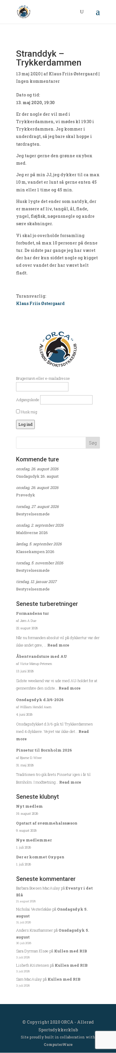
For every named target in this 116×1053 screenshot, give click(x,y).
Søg (93, 443)
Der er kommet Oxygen (40, 857)
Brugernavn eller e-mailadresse (43, 378)
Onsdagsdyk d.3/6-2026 (40, 699)
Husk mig (28, 411)
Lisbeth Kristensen (32, 965)
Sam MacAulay (29, 979)
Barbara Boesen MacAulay (38, 888)
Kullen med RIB (70, 951)
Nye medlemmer (34, 840)
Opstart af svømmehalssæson (46, 823)
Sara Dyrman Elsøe (32, 951)
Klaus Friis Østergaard (73, 74)
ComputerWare (58, 1044)
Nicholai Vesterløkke (33, 909)
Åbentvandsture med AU (41, 656)
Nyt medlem (29, 806)
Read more (58, 645)
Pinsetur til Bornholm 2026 (44, 750)
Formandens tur (32, 613)
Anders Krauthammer (34, 930)
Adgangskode (27, 399)
